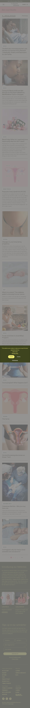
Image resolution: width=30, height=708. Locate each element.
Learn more (15, 351)
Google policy (15, 353)
